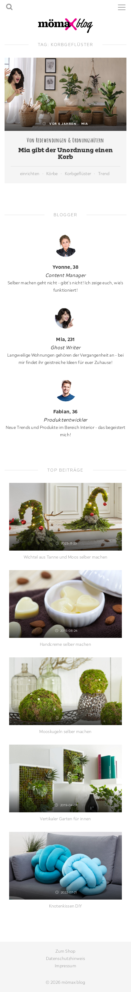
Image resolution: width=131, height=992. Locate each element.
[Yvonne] (65, 245)
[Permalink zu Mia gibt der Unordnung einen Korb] (65, 94)
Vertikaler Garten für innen (65, 818)
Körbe (52, 173)
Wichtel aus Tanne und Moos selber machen (66, 557)
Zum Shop (65, 951)
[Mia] (65, 317)
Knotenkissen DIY (65, 906)
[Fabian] (65, 390)
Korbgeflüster (78, 173)
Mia (84, 124)
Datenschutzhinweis (65, 958)
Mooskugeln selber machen (65, 731)
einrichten (30, 173)
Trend (103, 173)
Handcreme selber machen (65, 644)
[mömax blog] (65, 25)
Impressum (65, 966)
